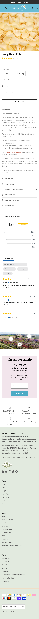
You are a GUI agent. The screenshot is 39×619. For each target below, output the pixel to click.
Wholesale (5, 539)
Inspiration (5, 494)
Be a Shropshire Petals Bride (12, 546)
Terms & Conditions (9, 578)
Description (6, 110)
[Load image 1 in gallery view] (19, 32)
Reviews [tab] (8, 258)
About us (5, 516)
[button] (19, 232)
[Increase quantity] (16, 90)
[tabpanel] (19, 292)
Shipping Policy (7, 571)
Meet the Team (7, 520)
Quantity (5, 86)
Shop (3, 484)
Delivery (5, 568)
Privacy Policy (6, 581)
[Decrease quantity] (4, 90)
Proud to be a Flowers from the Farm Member (18, 457)
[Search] (7, 8)
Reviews (5, 526)
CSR (3, 536)
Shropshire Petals (11, 612)
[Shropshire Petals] (19, 8)
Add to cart (19, 102)
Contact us (5, 562)
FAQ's (4, 491)
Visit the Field (7, 529)
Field (3, 487)
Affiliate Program (8, 542)
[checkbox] (8, 273)
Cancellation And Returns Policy (13, 575)
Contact (4, 504)
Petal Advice (6, 565)
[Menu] (2, 8)
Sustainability (6, 533)
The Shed (5, 497)
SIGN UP (19, 393)
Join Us (4, 523)
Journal (4, 500)
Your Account (6, 558)
